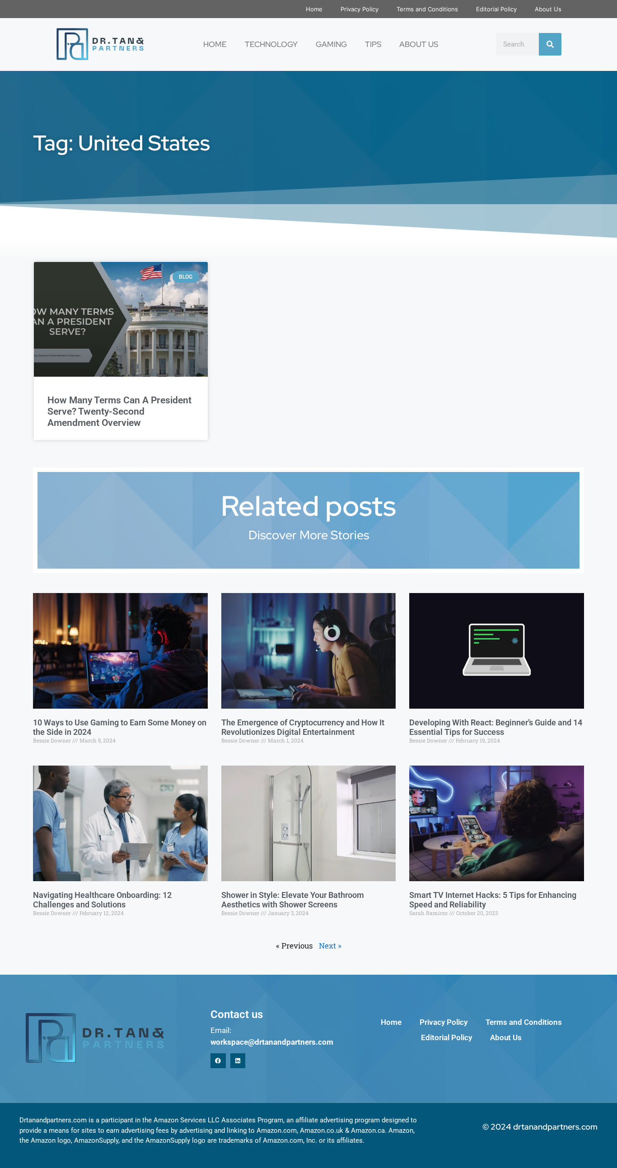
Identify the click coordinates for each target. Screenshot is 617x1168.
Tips (373, 44)
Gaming (331, 44)
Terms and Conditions (427, 9)
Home (314, 9)
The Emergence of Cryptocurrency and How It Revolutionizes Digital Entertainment (302, 727)
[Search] (550, 44)
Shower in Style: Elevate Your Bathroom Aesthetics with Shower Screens (292, 900)
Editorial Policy (496, 9)
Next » (330, 945)
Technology (271, 44)
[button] (218, 1061)
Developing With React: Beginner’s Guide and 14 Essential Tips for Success (495, 727)
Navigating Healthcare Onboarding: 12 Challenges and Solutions (102, 900)
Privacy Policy (360, 9)
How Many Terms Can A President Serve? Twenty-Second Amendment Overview (119, 411)
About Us (548, 9)
